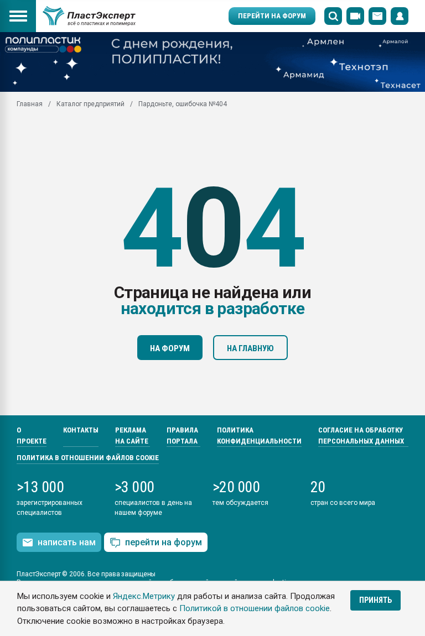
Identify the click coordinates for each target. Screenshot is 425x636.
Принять (375, 600)
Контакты (81, 430)
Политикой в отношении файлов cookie (254, 608)
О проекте (31, 435)
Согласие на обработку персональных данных (361, 435)
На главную (250, 348)
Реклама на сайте (131, 435)
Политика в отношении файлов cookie (88, 457)
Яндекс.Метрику (144, 596)
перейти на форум (163, 542)
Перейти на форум (272, 16)
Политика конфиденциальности (259, 435)
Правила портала (182, 435)
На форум (170, 348)
